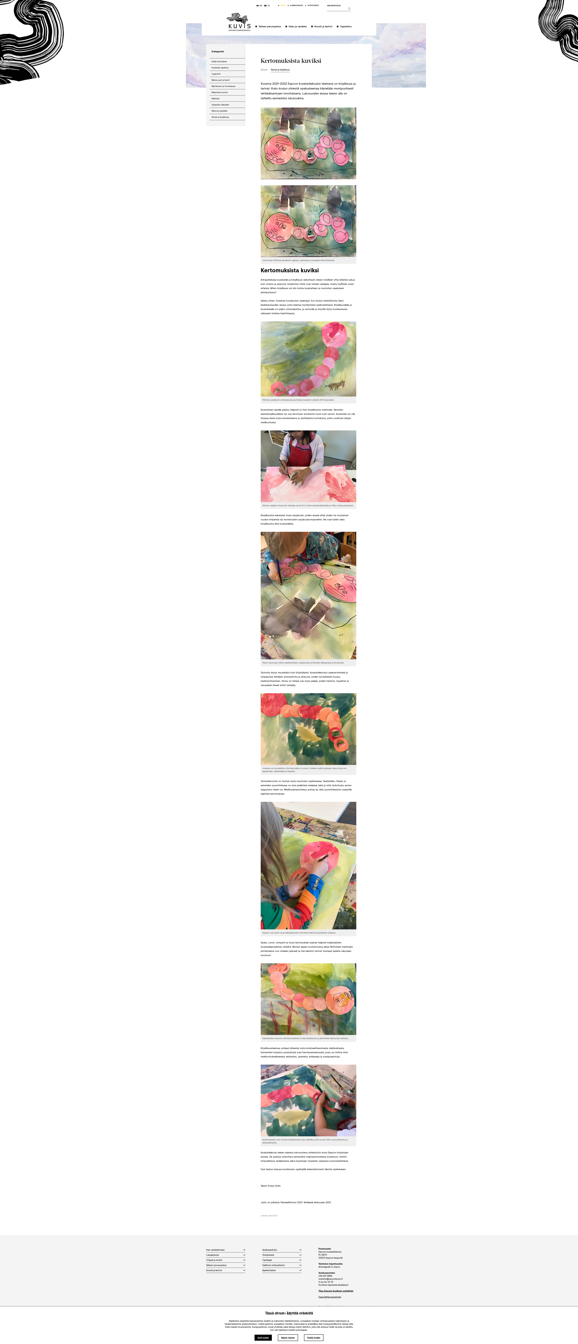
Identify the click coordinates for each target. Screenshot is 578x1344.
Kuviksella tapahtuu (220, 67)
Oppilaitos (346, 26)
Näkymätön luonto (220, 92)
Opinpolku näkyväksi (220, 104)
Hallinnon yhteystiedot (273, 1265)
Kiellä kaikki (313, 1337)
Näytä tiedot (288, 1337)
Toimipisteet (268, 1254)
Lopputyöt (216, 73)
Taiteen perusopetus (270, 26)
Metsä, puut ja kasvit (221, 80)
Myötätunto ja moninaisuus (223, 86)
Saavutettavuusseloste (330, 1297)
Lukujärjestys (212, 1254)
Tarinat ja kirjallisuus (220, 117)
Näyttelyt (215, 98)
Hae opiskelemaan (215, 1249)
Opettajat (267, 1260)
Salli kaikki (263, 1337)
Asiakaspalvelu (269, 1249)
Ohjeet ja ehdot (214, 1260)
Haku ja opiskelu (298, 26)
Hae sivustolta (333, 6)
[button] (268, 28)
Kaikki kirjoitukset (219, 61)
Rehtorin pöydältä (219, 110)
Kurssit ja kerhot (323, 26)
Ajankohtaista (269, 1270)
